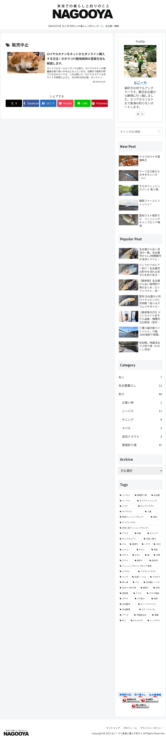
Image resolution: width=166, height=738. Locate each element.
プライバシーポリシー (151, 728)
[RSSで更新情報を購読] (142, 114)
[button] (159, 131)
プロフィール (130, 728)
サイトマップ (113, 728)
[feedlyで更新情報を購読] (138, 114)
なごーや (140, 82)
